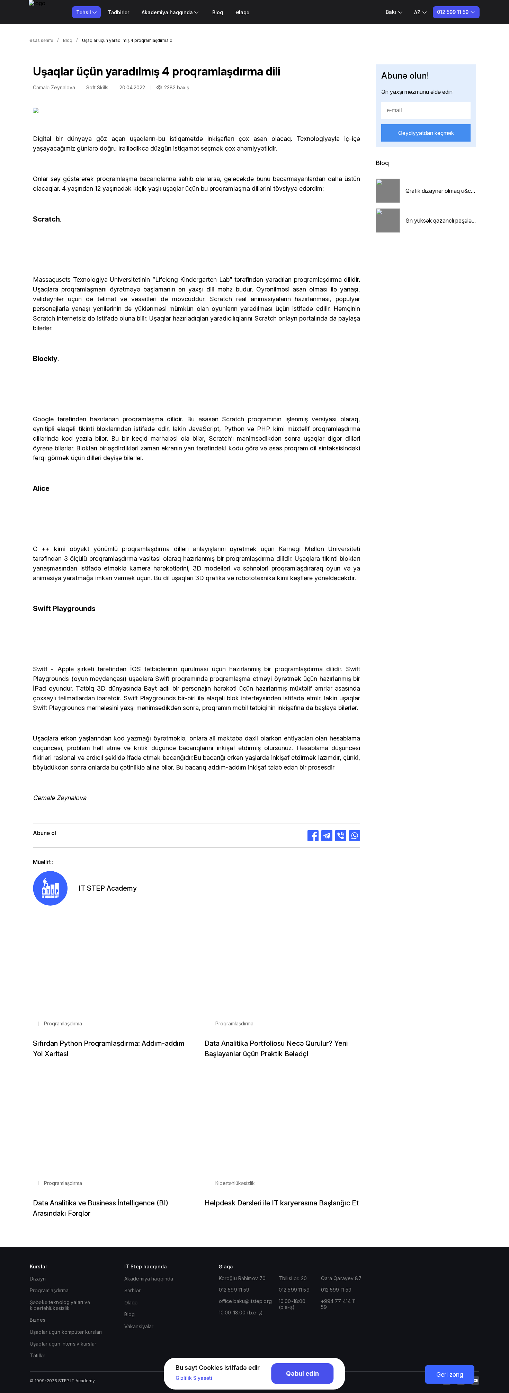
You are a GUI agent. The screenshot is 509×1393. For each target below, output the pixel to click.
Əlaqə (242, 12)
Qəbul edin (302, 1373)
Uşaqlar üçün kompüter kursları (66, 1332)
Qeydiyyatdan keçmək (426, 132)
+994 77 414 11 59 (338, 1304)
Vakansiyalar (139, 1326)
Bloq (217, 12)
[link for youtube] (475, 1380)
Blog (129, 1314)
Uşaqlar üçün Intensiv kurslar (63, 1344)
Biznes (37, 1320)
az (417, 12)
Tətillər (37, 1355)
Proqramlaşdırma (49, 1290)
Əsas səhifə (41, 40)
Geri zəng (449, 1374)
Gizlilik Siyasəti (194, 1378)
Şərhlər (132, 1290)
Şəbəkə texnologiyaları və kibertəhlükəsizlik (60, 1305)
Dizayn (38, 1279)
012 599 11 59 (234, 1290)
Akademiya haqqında (148, 1279)
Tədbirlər (118, 12)
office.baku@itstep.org (245, 1301)
